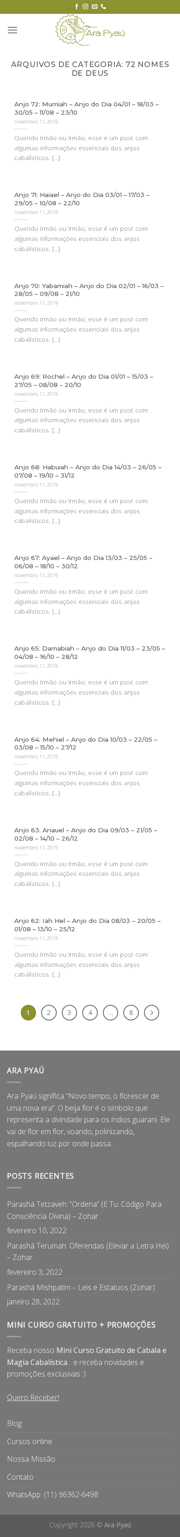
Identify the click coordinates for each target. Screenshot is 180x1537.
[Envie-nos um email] (94, 7)
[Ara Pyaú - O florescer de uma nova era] (90, 30)
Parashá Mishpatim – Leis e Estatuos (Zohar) (81, 1287)
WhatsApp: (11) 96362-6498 (52, 1494)
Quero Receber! (33, 1397)
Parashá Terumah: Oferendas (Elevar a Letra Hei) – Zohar (88, 1252)
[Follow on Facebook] (76, 7)
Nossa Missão (31, 1459)
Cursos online (29, 1441)
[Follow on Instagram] (85, 7)
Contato (20, 1477)
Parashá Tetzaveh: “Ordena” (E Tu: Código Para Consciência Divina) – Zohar (84, 1210)
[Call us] (103, 7)
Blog (14, 1423)
